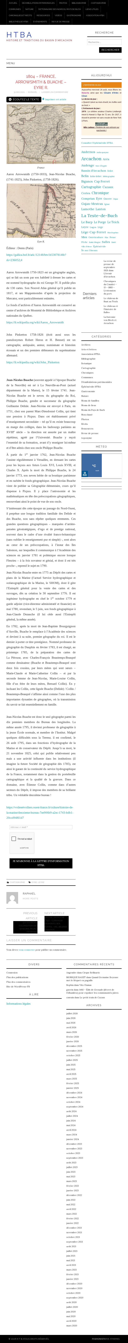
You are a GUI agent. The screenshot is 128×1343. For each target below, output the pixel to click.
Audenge (87, 165)
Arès (106, 159)
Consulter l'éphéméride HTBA (97, 142)
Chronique (100, 193)
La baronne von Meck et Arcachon (110, 320)
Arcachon (91, 159)
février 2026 (72, 1036)
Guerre (107, 198)
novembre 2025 (74, 1050)
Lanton (101, 209)
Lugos (93, 227)
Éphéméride (99, 246)
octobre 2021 (73, 1237)
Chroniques (87, 372)
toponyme (86, 438)
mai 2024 (70, 1125)
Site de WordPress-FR (18, 986)
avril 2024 (71, 1130)
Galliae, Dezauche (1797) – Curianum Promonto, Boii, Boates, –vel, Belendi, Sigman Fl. (55, 923)
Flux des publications (17, 977)
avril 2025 (71, 1074)
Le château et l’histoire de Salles (111, 309)
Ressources (43, 15)
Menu (10, 63)
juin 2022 (70, 1199)
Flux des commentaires (18, 982)
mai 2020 (71, 1316)
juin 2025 (71, 1064)
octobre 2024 (73, 1102)
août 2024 (71, 1111)
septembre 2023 (74, 1157)
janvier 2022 (72, 1223)
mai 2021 (70, 1260)
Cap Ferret (102, 181)
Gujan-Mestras (92, 204)
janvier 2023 (72, 1190)
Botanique (86, 363)
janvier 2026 (72, 1041)
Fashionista (98, 1339)
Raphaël (32, 92)
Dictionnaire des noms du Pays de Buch (59, 9)
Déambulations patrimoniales (38, 3)
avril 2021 (71, 1265)
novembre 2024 (74, 1097)
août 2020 (71, 1302)
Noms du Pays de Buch (93, 410)
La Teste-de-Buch (99, 215)
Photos (63, 3)
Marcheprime (112, 233)
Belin (85, 176)
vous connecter (27, 949)
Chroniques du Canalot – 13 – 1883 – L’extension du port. (110, 287)
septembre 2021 (74, 1241)
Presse (113, 237)
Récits (84, 424)
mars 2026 (71, 1032)
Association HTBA (95, 15)
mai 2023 (70, 1176)
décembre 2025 (74, 1046)
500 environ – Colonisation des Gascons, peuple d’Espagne (28, 927)
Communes (15, 9)
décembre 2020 (74, 1283)
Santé (113, 242)
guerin (69, 989)
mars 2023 (71, 1181)
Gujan (115, 199)
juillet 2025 (72, 1060)
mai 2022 (70, 1204)
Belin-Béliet (95, 176)
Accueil (13, 3)
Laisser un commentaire (55, 92)
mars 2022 (71, 1213)
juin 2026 (71, 1018)
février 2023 (72, 1185)
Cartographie (98, 3)
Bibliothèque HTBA (18, 21)
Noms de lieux (88, 405)
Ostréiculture (96, 237)
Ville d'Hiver (86, 246)
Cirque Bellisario (91, 972)
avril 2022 (71, 1209)
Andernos (88, 152)
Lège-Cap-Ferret (93, 232)
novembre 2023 (74, 1148)
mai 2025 (70, 1069)
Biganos (87, 181)
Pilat (106, 237)
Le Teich (113, 222)
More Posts (30, 898)
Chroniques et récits (20, 15)
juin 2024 (71, 1120)
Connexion (11, 972)
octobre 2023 (73, 1153)
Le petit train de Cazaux (92, 997)
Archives (85, 344)
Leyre (41, 882)
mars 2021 (71, 1269)
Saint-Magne (95, 242)
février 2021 (72, 1274)
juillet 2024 (72, 1116)
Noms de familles (90, 400)
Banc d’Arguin (101, 166)
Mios (84, 237)
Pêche (84, 242)
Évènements (40, 21)
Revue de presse (61, 21)
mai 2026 (70, 1022)
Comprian (88, 198)
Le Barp (87, 222)
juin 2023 (70, 1171)
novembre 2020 (74, 1288)
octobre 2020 (73, 1293)
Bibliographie (79, 3)
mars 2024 (71, 1134)
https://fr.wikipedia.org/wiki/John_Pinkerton (32, 362)
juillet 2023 (72, 1167)
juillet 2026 (72, 1013)
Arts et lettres (88, 349)
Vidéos (58, 15)
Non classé (87, 414)
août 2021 (71, 1246)
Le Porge (100, 222)
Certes (85, 193)
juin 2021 (70, 1255)
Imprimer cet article (55, 99)
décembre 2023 (74, 1144)
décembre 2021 (74, 1227)
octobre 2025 (73, 1055)
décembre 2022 (74, 1195)
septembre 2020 (74, 1297)
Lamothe (87, 209)
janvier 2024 (72, 1139)
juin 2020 (71, 1311)
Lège (100, 227)
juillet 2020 (72, 1307)
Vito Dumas (85, 985)
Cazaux (108, 187)
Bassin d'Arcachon (93, 170)
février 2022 (72, 1218)
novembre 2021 (74, 1232)
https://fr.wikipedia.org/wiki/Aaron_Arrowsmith (35, 322)
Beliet (110, 171)
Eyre (34, 882)
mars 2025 (71, 1078)
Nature (29, 9)
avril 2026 (71, 1027)
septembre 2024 (74, 1106)
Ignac (107, 204)
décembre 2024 (74, 1092)
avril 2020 (71, 1321)
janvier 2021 (72, 1279)
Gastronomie (74, 15)
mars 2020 (71, 1325)
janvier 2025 (72, 1088)
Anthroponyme (102, 152)
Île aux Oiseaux (89, 250)
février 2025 (72, 1083)
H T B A (19, 34)
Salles (106, 242)
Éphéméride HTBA (91, 386)
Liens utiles (92, 9)
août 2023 (71, 1162)
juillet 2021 (71, 1251)
